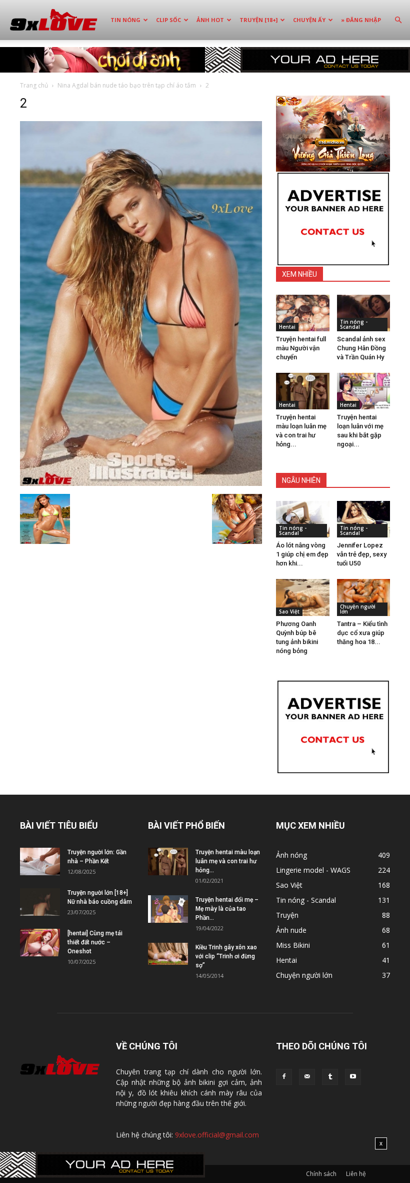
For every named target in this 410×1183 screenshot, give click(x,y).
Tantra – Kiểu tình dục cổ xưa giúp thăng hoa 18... (362, 633)
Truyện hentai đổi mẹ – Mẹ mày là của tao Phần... (227, 908)
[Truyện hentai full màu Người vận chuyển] (303, 313)
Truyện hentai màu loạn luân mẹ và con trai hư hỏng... (228, 861)
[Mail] (307, 1077)
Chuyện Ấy (309, 20)
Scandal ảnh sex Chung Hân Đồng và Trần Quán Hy (361, 348)
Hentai (287, 326)
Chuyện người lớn (358, 609)
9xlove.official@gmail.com (217, 1134)
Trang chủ (34, 85)
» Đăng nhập (361, 20)
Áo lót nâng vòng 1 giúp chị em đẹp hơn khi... (302, 554)
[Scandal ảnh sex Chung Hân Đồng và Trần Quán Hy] (363, 313)
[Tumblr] (330, 1077)
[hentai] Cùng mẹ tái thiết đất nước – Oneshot (95, 942)
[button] (398, 20)
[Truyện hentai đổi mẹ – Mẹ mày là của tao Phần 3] (168, 909)
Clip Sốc (168, 20)
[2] (141, 483)
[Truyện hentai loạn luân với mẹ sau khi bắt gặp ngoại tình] (363, 391)
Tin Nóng (125, 20)
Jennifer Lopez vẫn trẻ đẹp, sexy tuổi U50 (361, 554)
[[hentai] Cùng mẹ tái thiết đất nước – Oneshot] (40, 942)
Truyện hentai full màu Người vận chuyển (301, 348)
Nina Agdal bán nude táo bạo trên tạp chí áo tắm (127, 85)
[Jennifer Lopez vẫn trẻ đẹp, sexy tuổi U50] (363, 519)
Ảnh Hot (210, 20)
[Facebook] (284, 1077)
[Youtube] (353, 1077)
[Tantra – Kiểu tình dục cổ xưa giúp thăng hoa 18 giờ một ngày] (363, 597)
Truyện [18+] (259, 20)
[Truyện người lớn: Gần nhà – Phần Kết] (40, 861)
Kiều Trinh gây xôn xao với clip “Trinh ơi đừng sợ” (226, 956)
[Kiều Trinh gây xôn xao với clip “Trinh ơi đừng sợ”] (168, 954)
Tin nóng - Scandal (354, 324)
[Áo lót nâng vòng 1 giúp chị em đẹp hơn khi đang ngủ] (303, 519)
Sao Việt (289, 611)
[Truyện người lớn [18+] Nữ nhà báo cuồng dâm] (40, 902)
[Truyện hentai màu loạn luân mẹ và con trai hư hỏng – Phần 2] (303, 391)
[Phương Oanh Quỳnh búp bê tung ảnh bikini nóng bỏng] (303, 597)
